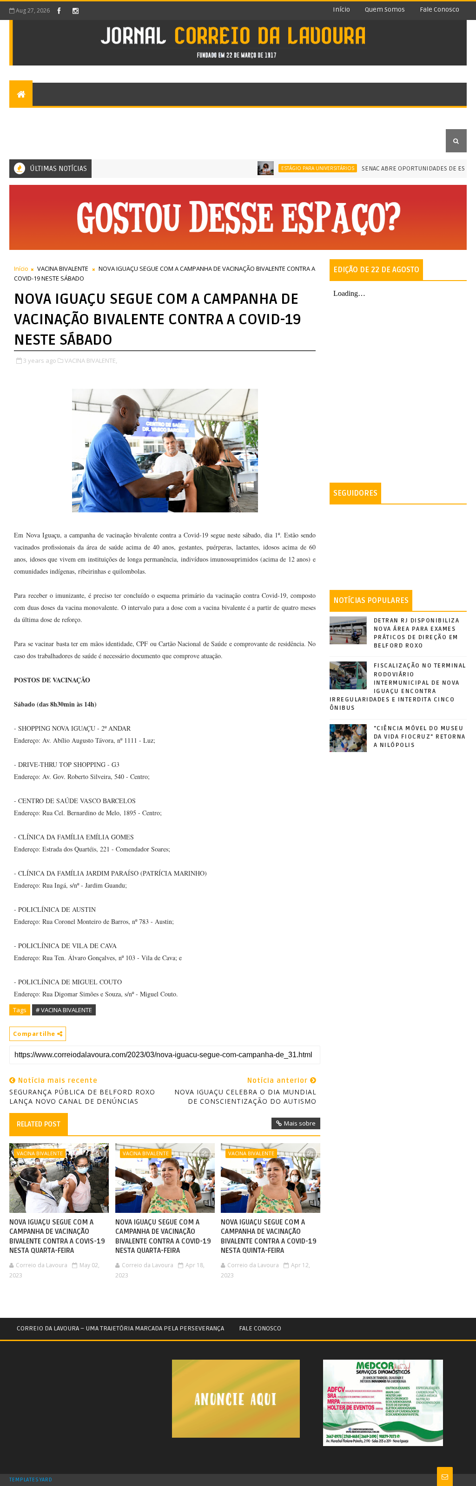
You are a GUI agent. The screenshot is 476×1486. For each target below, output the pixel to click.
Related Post (38, 1124)
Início (341, 9)
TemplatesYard (30, 1480)
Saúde (387, 117)
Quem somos (385, 9)
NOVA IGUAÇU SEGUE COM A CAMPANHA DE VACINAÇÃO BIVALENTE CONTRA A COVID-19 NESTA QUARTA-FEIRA (163, 1236)
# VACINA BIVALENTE (64, 1010)
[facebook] (59, 11)
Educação (32, 140)
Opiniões (125, 117)
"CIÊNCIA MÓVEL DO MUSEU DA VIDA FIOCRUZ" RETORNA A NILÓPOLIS (420, 737)
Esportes (210, 117)
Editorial (32, 117)
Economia (348, 117)
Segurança (258, 117)
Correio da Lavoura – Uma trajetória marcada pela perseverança (120, 1328)
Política (304, 117)
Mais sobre (300, 1123)
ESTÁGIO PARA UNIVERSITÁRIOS (294, 168)
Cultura (167, 117)
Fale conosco (439, 9)
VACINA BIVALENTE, (91, 360)
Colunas (76, 117)
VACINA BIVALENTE (62, 268)
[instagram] (75, 11)
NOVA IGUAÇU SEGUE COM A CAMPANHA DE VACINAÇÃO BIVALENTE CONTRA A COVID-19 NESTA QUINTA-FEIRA (269, 1236)
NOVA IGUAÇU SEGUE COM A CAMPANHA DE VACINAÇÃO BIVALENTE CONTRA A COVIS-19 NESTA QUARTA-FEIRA (57, 1236)
